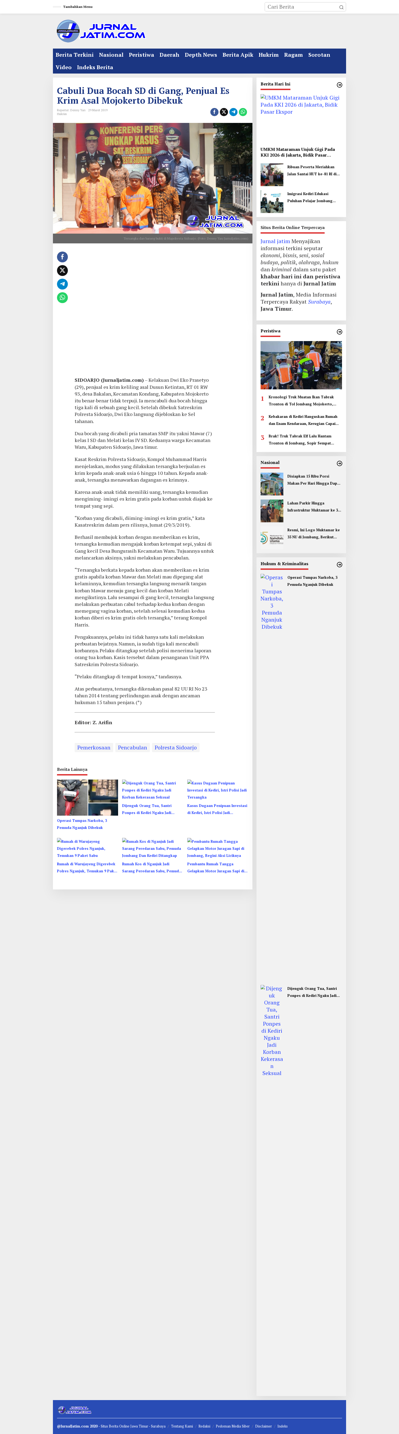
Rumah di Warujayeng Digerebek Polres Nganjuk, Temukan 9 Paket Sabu (87, 868)
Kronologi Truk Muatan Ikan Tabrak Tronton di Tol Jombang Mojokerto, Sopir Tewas (301, 401)
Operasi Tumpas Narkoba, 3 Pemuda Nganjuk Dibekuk (82, 824)
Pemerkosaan (93, 747)
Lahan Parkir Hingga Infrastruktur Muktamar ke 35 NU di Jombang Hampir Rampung (313, 507)
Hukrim (62, 114)
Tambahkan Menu (78, 7)
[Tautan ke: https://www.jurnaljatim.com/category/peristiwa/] (339, 332)
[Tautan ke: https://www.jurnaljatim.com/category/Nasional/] (339, 463)
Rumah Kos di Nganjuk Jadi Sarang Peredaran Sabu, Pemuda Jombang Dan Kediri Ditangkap (151, 868)
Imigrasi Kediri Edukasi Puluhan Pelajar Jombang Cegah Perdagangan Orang (312, 197)
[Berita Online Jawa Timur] (100, 30)
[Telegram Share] (233, 112)
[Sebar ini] (214, 112)
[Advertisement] (145, 312)
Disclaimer (263, 1426)
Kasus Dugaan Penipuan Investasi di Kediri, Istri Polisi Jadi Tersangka (217, 809)
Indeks (282, 1426)
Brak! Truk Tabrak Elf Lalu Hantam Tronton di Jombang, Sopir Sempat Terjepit (300, 440)
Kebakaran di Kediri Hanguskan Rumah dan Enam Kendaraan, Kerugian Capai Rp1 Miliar (303, 420)
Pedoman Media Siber (233, 1426)
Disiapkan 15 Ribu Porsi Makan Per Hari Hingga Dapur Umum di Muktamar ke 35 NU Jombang (314, 480)
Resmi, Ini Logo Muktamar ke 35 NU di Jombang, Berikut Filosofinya (313, 533)
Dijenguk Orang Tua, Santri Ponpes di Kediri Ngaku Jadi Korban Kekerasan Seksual (147, 809)
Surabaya (319, 301)
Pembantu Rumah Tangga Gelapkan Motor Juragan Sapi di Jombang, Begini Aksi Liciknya (215, 868)
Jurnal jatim (275, 241)
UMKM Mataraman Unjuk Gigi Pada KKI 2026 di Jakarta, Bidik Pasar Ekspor (298, 152)
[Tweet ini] (224, 112)
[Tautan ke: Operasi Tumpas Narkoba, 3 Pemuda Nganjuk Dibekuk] (272, 776)
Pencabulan (132, 747)
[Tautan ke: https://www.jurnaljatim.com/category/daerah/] (339, 85)
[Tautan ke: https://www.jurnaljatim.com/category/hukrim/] (339, 564)
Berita (114, 1426)
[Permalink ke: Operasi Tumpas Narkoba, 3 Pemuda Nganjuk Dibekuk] (87, 797)
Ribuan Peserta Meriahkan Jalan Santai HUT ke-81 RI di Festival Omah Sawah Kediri (312, 170)
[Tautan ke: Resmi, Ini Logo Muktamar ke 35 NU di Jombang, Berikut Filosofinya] (272, 537)
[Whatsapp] (243, 112)
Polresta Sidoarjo (176, 747)
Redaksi (204, 1426)
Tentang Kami (182, 1426)
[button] (341, 6)
